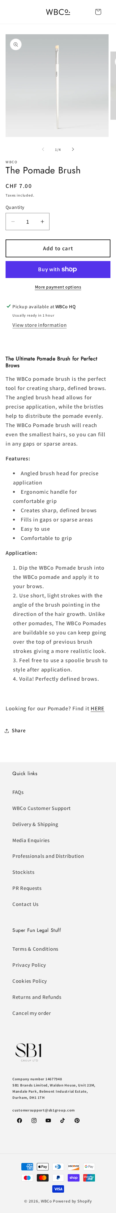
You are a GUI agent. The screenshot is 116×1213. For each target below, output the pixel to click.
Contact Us (25, 904)
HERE (98, 708)
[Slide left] (43, 149)
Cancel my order (31, 1013)
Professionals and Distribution (48, 856)
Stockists (23, 872)
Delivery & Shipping (35, 824)
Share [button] (19, 730)
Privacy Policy (29, 965)
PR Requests (27, 888)
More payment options (58, 287)
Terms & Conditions (35, 948)
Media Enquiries (31, 840)
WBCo (46, 1201)
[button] (98, 12)
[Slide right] (73, 149)
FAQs (18, 792)
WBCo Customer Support (41, 808)
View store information (39, 325)
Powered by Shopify (72, 1201)
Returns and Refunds (37, 997)
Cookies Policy (29, 981)
